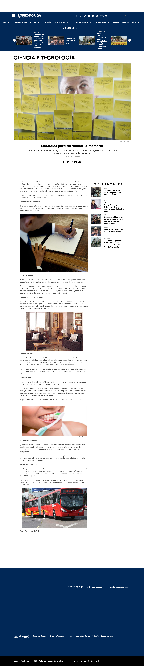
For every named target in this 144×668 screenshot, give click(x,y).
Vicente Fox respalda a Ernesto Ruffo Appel (70, 41)
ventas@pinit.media (75, 588)
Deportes (34, 22)
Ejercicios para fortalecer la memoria (72, 146)
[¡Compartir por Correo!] (79, 162)
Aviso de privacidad (94, 587)
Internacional (20, 22)
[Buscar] (141, 22)
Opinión (115, 22)
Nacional (7, 22)
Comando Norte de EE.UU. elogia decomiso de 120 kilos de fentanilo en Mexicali (114, 194)
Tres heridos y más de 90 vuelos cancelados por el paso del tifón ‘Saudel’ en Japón (102, 41)
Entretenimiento (83, 22)
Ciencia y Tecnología (63, 22)
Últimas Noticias (107, 636)
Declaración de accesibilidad (117, 587)
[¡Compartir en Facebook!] (63, 162)
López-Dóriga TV (101, 22)
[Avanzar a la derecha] (139, 22)
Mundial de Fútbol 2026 (132, 22)
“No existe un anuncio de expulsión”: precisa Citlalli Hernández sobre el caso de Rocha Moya (114, 207)
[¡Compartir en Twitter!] (68, 162)
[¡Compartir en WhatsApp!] (72, 162)
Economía (46, 22)
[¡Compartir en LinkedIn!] (75, 162)
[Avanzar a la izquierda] (14, 40)
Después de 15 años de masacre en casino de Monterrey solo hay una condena (39, 41)
